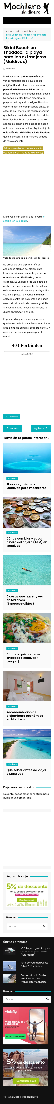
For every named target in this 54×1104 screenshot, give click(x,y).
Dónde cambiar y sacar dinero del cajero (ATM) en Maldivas (26, 542)
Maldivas (10, 68)
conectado (36, 794)
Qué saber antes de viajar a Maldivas (26, 772)
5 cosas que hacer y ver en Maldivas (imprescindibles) (24, 600)
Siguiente (39, 428)
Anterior (14, 428)
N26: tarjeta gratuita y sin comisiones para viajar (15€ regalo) (35, 951)
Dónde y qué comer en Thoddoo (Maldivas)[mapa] (23, 657)
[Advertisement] (27, 185)
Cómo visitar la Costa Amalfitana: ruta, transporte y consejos (33, 979)
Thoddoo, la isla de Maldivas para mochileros (26, 486)
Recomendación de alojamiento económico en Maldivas (24, 715)
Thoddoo (13, 416)
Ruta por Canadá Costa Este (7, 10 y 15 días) (34, 964)
